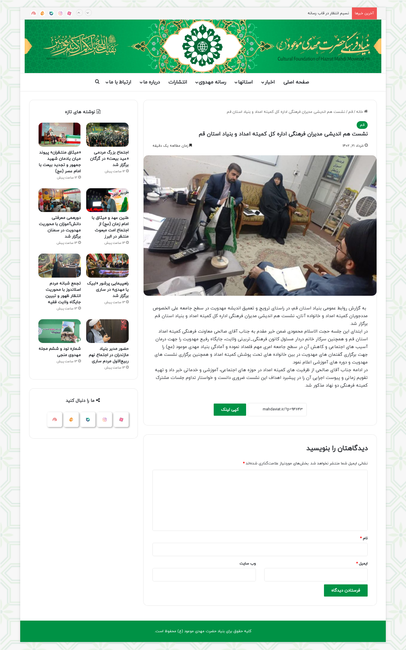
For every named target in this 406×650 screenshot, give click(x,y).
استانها (245, 82)
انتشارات (178, 82)
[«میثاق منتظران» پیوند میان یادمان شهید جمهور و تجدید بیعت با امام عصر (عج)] (59, 135)
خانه (360, 112)
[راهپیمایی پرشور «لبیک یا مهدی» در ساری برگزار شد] (107, 266)
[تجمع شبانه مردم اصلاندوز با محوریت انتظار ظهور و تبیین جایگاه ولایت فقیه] (59, 266)
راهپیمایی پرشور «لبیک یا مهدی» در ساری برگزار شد (108, 290)
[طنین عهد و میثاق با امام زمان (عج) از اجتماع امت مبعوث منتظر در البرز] (107, 200)
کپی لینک (230, 409)
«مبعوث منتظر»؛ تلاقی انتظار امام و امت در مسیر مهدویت (301, 19)
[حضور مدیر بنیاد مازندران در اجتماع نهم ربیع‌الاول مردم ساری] (107, 331)
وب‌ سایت (248, 563)
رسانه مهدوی (212, 82)
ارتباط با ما (120, 82)
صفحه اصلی (296, 82)
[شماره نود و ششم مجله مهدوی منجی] (59, 331)
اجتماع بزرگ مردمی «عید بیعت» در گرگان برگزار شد (109, 159)
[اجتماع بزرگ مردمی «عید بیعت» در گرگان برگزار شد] (107, 135)
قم (350, 112)
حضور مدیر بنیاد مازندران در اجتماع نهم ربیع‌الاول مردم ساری (109, 355)
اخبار (270, 82)
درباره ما (151, 82)
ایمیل (362, 563)
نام (364, 538)
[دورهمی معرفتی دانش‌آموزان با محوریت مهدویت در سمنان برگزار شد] (59, 200)
